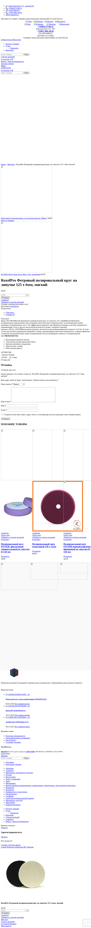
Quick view (5, 535)
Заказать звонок (7, 64)
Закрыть (4, 756)
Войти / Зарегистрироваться (17, 821)
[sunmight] (59, 579)
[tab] (48, 313)
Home (3, 164)
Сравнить (10, 819)
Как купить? (11, 740)
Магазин (10, 164)
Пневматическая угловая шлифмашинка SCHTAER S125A (26, 699)
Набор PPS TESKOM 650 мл (15, 710)
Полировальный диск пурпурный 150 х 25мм (44, 545)
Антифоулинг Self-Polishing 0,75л (17, 722)
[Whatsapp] (38, 21)
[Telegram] (49, 21)
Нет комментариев (22, 704)
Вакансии (14, 48)
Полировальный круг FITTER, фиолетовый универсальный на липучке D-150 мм (15, 548)
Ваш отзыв (6, 402)
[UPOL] (29, 589)
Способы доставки (13, 742)
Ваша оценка (7, 384)
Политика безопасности (15, 736)
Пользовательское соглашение (18, 738)
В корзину (5, 298)
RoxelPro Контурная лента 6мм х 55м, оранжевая (21, 274)
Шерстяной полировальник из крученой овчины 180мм (23, 218)
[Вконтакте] (60, 21)
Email (4, 410)
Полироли (14, 306)
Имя (3, 406)
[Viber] (28, 21)
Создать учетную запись (11, 845)
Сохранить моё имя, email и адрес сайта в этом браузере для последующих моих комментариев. (42, 415)
